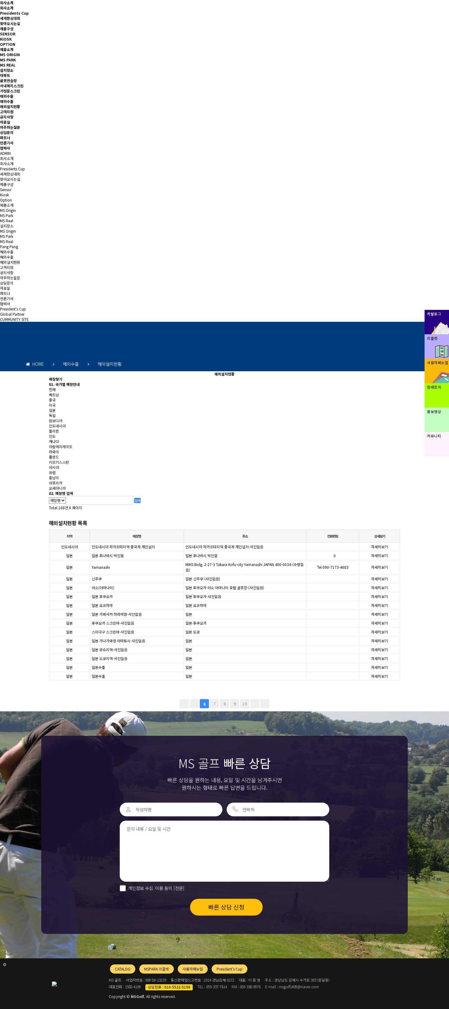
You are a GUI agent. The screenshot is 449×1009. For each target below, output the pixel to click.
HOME (37, 364)
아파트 (5, 75)
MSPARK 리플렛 (156, 968)
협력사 (5, 148)
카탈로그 (434, 313)
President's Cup (13, 308)
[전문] (178, 888)
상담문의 (6, 132)
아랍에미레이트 (60, 446)
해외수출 (6, 96)
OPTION (7, 44)
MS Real (6, 220)
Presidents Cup (14, 13)
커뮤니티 (434, 435)
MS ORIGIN (10, 54)
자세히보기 (379, 546)
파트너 (5, 137)
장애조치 (434, 387)
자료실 (5, 122)
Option (6, 199)
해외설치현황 (10, 106)
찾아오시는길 (10, 23)
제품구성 (6, 28)
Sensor (5, 189)
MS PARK (8, 59)
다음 (254, 703)
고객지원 (6, 111)
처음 (184, 703)
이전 (194, 703)
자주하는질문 (10, 127)
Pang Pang (9, 246)
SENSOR (7, 33)
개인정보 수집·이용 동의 (156, 888)
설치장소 (6, 70)
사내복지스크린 (12, 85)
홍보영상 (434, 411)
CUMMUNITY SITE (14, 319)
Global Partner (12, 314)
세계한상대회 (10, 18)
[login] (4, 964)
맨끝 (264, 703)
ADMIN (5, 153)
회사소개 (6, 2)
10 (245, 703)
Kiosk (4, 194)
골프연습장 (8, 80)
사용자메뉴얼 (437, 362)
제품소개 (6, 49)
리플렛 (432, 338)
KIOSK (6, 39)
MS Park (6, 215)
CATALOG (122, 968)
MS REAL (8, 64)
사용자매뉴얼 (193, 968)
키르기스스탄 (59, 462)
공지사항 (6, 116)
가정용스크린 (10, 90)
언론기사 (6, 142)
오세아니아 (57, 488)
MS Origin (8, 210)
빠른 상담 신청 (226, 907)
